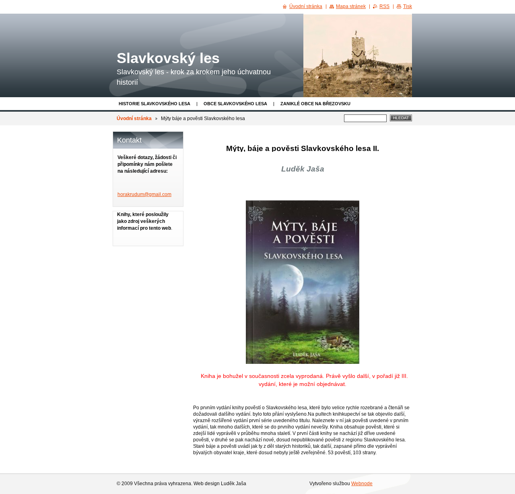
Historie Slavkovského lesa (154, 103)
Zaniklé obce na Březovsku (315, 103)
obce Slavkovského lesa (235, 103)
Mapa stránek (351, 6)
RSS (384, 6)
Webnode (362, 483)
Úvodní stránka (134, 118)
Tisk (407, 6)
